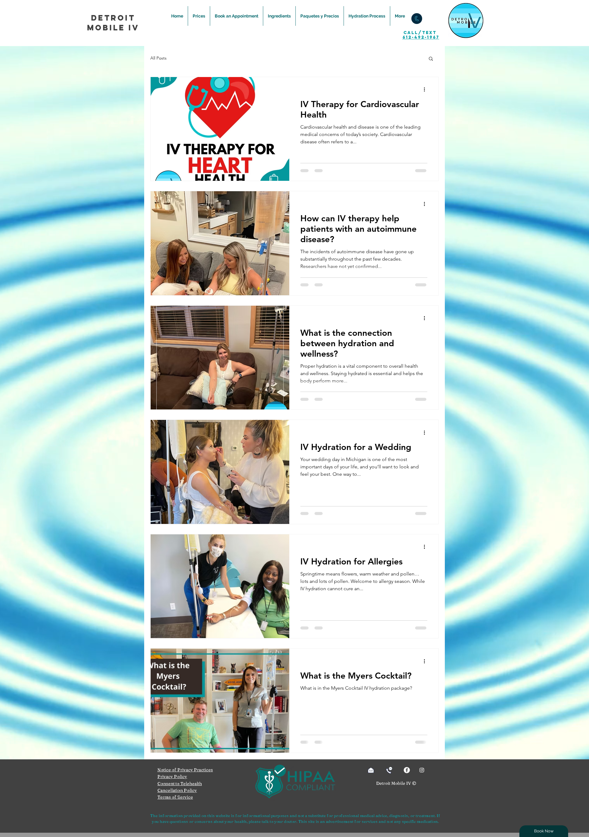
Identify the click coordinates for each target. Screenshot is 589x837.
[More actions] (426, 89)
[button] (431, 59)
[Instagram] (422, 770)
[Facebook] (407, 770)
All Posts (158, 58)
